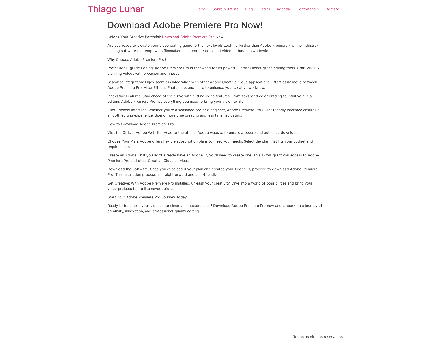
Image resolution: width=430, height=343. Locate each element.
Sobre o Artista (226, 9)
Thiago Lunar (115, 8)
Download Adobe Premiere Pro (188, 37)
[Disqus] (215, 273)
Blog (249, 9)
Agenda (283, 9)
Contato (332, 9)
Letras (265, 9)
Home (201, 9)
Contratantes (308, 9)
